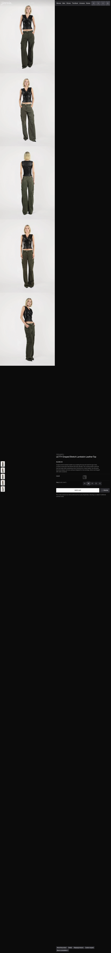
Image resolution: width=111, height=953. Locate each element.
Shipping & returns (78, 947)
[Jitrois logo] (6, 3)
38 (88, 483)
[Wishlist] (103, 3)
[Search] (98, 3)
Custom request (89, 947)
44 (100, 483)
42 (96, 483)
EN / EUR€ (31, 3)
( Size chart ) (63, 482)
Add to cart (78, 490)
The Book (75, 3)
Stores (88, 3)
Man (63, 3)
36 (84, 483)
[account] (93, 3)
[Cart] (108, 3)
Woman (58, 3)
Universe (82, 3)
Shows (69, 3)
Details (70, 947)
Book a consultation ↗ (62, 950)
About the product (61, 947)
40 (92, 483)
